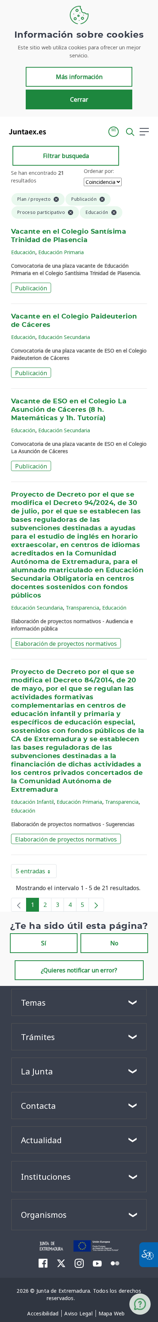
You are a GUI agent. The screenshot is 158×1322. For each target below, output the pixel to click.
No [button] (114, 943)
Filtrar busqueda (66, 156)
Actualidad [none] (41, 1139)
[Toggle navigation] (56, 131)
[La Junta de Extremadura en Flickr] (115, 1263)
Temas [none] (33, 1002)
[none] (18, 905)
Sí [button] (43, 943)
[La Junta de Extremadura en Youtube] (97, 1263)
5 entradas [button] (36, 872)
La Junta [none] (37, 1071)
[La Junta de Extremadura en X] (61, 1263)
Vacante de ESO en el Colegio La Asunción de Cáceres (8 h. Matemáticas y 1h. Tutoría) (68, 410)
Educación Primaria (61, 252)
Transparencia (82, 607)
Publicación (31, 288)
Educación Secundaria (64, 337)
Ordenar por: (99, 170)
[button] (113, 131)
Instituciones (46, 1176)
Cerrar (79, 99)
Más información (79, 77)
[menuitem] (43, 1313)
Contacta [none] (38, 1105)
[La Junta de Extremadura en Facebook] (43, 1263)
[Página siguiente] (96, 905)
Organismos (44, 1214)
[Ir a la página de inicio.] (25, 131)
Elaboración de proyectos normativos (66, 644)
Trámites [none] (38, 1036)
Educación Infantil (32, 801)
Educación (23, 252)
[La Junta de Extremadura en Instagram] (79, 1263)
